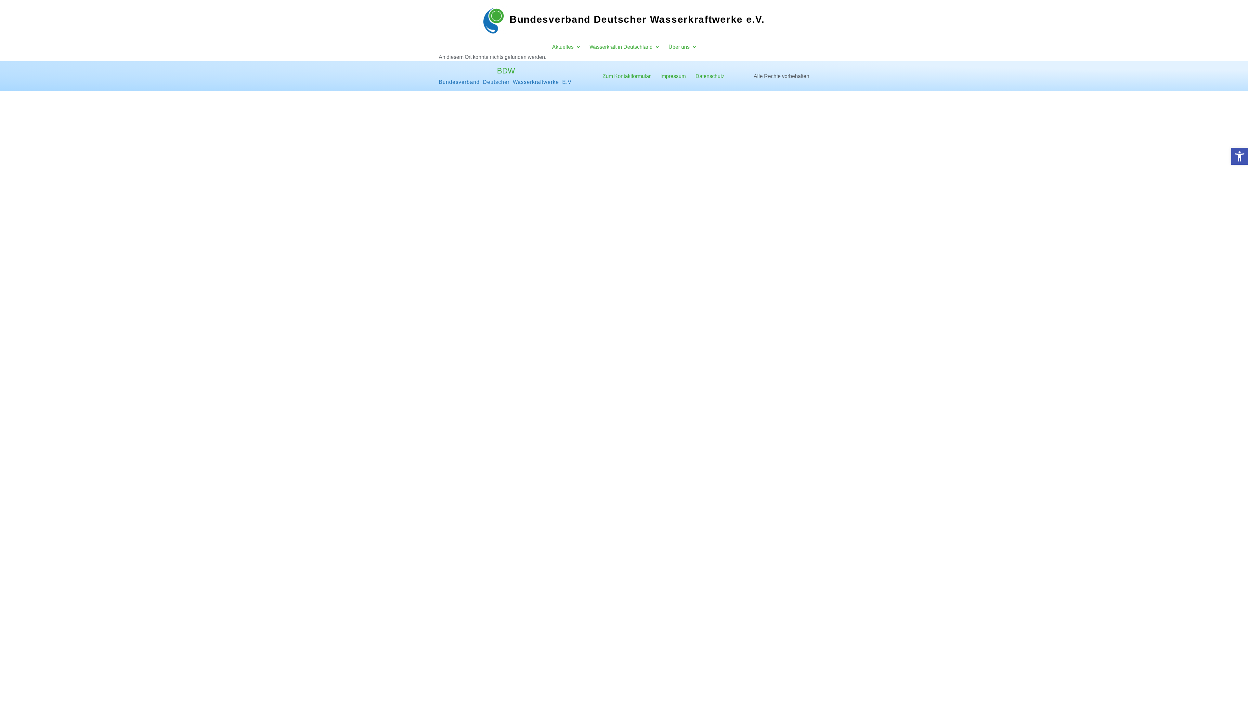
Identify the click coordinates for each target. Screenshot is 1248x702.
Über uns (679, 47)
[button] (1239, 156)
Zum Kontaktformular (627, 76)
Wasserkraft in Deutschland (621, 47)
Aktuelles (563, 47)
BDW (506, 70)
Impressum (673, 76)
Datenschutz (710, 76)
